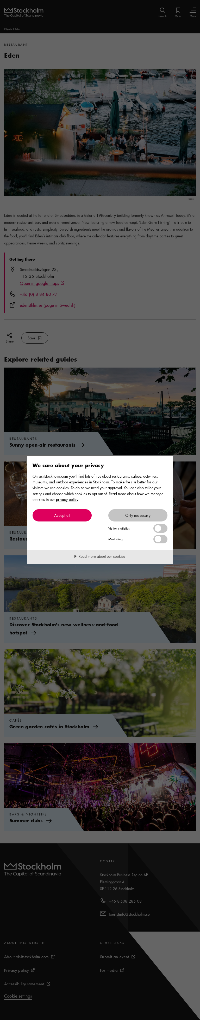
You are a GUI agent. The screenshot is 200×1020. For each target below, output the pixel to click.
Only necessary (138, 515)
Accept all (62, 515)
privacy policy (67, 499)
